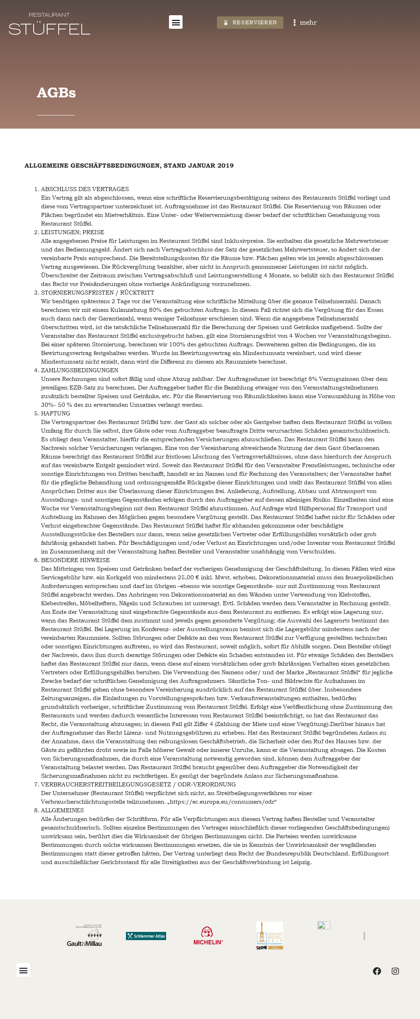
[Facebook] (377, 971)
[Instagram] (395, 971)
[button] (176, 22)
